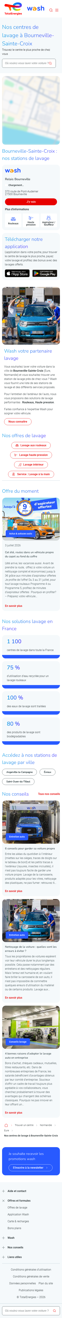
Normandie (46, 1125)
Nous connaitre (17, 421)
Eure (6, 1130)
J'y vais (31, 201)
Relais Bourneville (17, 179)
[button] (51, 10)
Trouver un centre (24, 1125)
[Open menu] (57, 10)
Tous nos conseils (49, 794)
